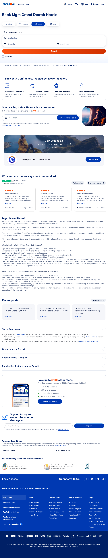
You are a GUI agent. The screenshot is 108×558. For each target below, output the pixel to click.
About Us (72, 502)
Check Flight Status (56, 515)
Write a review (78, 183)
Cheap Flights (34, 502)
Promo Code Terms (63, 450)
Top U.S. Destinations (11, 512)
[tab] (9, 24)
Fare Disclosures (9, 450)
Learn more (54, 147)
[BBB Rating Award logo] (95, 468)
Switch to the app (50, 401)
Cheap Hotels (34, 505)
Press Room (73, 505)
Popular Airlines (9, 502)
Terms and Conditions (61, 544)
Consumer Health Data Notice (97, 526)
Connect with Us (69, 478)
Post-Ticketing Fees (96, 521)
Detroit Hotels (56, 65)
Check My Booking (55, 502)
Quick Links (7, 497)
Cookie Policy (93, 505)
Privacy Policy (16, 125)
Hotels (15, 65)
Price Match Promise (96, 509)
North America (25, 65)
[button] (67, 4)
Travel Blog (53, 518)
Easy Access (10, 478)
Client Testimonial (75, 512)
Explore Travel (23, 4)
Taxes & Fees (93, 515)
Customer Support (55, 505)
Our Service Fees (95, 518)
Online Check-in (54, 509)
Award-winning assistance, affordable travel (22, 458)
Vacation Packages (36, 512)
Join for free (93, 159)
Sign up (89, 426)
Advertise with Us (75, 515)
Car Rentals (33, 509)
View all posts (97, 300)
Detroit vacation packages (88, 341)
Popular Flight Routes (11, 507)
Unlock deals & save (68, 118)
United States (36, 65)
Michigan (47, 65)
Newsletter (73, 518)
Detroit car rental (91, 337)
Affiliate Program (75, 509)
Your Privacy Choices (11, 524)
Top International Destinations (9, 518)
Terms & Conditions (95, 512)
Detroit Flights (20, 334)
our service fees (60, 445)
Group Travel (33, 515)
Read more (8, 316)
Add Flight (8, 56)
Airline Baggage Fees (56, 512)
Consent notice (6, 125)
